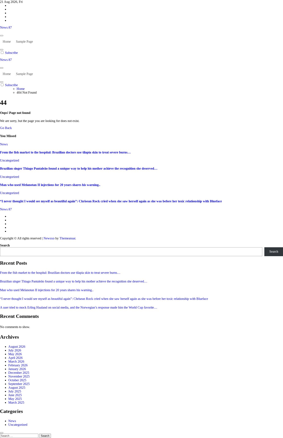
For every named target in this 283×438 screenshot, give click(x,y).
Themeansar (67, 238)
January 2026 (17, 369)
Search (5, 245)
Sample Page (24, 41)
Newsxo (49, 238)
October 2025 (17, 380)
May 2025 (15, 399)
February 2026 (18, 365)
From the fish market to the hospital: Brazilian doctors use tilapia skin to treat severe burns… (65, 152)
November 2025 (19, 376)
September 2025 (19, 384)
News (4, 144)
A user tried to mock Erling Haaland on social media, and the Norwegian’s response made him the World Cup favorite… (78, 307)
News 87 (6, 27)
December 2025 (18, 372)
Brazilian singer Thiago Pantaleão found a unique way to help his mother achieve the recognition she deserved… (78, 168)
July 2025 (14, 391)
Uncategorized (9, 160)
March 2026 (16, 361)
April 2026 (15, 358)
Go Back (6, 128)
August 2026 (16, 346)
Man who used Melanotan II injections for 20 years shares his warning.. (50, 185)
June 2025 (15, 395)
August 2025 (16, 387)
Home (7, 41)
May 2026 (15, 354)
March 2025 (16, 402)
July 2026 (14, 350)
